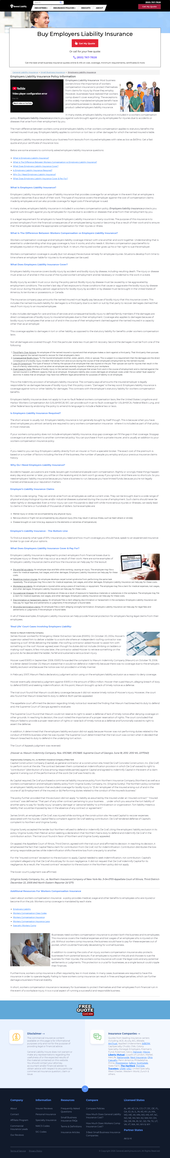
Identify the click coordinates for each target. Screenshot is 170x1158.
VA (125, 1124)
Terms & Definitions (71, 1126)
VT (129, 1124)
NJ (142, 1118)
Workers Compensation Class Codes (30, 913)
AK (125, 1138)
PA (133, 1121)
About (99, 8)
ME (130, 1115)
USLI (128, 1068)
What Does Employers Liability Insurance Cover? (35, 166)
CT (145, 1108)
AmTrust (112, 1043)
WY (148, 1124)
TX (152, 1121)
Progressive (122, 1063)
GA (125, 1111)
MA (153, 1111)
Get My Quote (149, 6)
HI (130, 1138)
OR (129, 1121)
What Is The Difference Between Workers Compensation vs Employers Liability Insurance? (55, 162)
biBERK (146, 1043)
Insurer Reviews (44, 1108)
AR (129, 1108)
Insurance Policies (63, 8)
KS (142, 1111)
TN (148, 1121)
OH (154, 1118)
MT (151, 1115)
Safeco (132, 1063)
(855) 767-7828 (86, 57)
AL (125, 1108)
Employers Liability (22, 909)
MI (134, 1115)
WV (142, 1124)
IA (132, 1111)
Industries (40, 8)
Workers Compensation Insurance (29, 917)
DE (153, 1108)
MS (147, 1115)
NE (129, 1118)
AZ (132, 1108)
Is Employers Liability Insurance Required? (32, 170)
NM (146, 1118)
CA (136, 1108)
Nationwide (123, 1057)
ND (125, 1118)
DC (149, 1108)
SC (140, 1121)
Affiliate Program (19, 1120)
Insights (85, 8)
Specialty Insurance (46, 1120)
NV (133, 1118)
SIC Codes (41, 1132)
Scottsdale (142, 1063)
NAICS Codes (43, 1126)
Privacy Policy (35, 1151)
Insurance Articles (70, 1132)
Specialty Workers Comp (24, 925)
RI (137, 1121)
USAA (123, 1068)
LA (149, 1111)
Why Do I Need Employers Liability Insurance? (34, 174)
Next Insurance (138, 1057)
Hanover (137, 1052)
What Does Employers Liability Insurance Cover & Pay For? (40, 178)
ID (129, 1111)
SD (144, 1121)
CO (141, 1108)
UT (156, 1121)
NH (138, 1118)
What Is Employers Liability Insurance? (31, 158)
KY (145, 1111)
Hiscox (146, 1052)
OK (125, 1121)
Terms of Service (18, 1151)
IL (135, 1111)
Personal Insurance (46, 1114)
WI (137, 1124)
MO (143, 1115)
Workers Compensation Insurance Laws (31, 921)
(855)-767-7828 (153, 2)
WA (133, 1124)
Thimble (140, 1066)
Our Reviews (17, 1135)
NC (156, 1115)
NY (150, 1118)
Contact (14, 1114)
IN (138, 1111)
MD (126, 1115)
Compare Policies (95, 1108)
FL (157, 1108)
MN (138, 1115)
